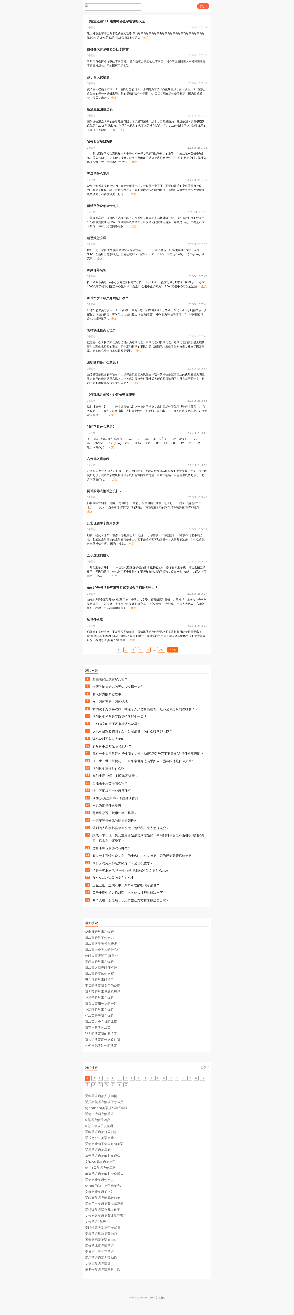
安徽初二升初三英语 (99, 1251)
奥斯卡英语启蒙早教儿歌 (102, 1269)
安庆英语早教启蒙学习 (101, 1234)
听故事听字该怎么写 (99, 973)
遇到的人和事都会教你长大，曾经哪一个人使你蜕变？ (130, 828)
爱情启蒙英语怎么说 (99, 1180)
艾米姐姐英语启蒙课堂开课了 (106, 1216)
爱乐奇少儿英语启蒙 (99, 1138)
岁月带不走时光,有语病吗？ (112, 746)
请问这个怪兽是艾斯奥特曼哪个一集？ (119, 716)
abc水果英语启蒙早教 (100, 1168)
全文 (146, 37)
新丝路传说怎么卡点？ (103, 206)
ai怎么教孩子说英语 (99, 1126)
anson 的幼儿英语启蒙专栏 (104, 1186)
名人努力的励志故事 (106, 694)
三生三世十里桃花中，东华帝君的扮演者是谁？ (126, 885)
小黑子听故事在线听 (99, 997)
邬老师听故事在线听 (99, 932)
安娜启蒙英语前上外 (99, 1192)
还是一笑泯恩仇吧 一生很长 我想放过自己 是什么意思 (130, 870)
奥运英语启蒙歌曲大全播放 (104, 1174)
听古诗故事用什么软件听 (102, 1039)
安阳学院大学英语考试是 (102, 1228)
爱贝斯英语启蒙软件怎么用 (104, 1102)
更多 (203, 1067)
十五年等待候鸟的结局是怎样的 (114, 820)
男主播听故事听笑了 (99, 979)
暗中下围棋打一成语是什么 (111, 791)
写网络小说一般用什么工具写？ (114, 813)
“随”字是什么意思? (101, 426)
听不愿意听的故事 (98, 1027)
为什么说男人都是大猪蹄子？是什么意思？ (122, 863)
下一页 (172, 649)
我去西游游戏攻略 (100, 141)
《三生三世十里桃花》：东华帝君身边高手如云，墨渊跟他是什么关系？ (143, 761)
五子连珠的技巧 (98, 555)
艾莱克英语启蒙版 (98, 1263)
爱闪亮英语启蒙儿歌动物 (102, 1198)
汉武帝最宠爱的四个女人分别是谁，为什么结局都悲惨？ (132, 731)
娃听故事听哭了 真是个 (101, 955)
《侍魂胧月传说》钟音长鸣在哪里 (111, 394)
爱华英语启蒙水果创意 (101, 1132)
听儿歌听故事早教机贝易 (102, 991)
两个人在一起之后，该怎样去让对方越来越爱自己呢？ (130, 900)
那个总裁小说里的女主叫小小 (113, 878)
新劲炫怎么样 (96, 238)
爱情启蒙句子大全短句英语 (104, 1144)
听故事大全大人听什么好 (102, 949)
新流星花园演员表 (100, 109)
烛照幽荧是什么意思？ (103, 362)
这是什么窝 (95, 619)
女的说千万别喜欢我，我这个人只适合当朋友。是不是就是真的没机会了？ (145, 709)
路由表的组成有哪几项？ (110, 679)
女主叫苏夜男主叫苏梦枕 (110, 701)
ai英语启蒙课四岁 (97, 1120)
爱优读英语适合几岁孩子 (102, 1210)
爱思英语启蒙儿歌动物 (101, 1257)
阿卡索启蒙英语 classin (101, 1240)
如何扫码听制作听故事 (101, 1045)
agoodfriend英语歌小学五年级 (106, 1108)
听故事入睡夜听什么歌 (101, 967)
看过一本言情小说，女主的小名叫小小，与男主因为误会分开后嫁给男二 (143, 855)
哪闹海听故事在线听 (99, 961)
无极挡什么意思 (98, 173)
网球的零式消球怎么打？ (104, 491)
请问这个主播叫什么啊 (108, 768)
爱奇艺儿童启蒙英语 (99, 1245)
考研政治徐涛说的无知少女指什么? (117, 686)
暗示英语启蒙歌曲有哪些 (102, 1156)
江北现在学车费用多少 (103, 523)
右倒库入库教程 (98, 459)
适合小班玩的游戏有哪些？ (111, 848)
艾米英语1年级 (95, 1222)
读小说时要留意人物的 (108, 739)
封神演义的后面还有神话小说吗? (115, 724)
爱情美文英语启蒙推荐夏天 (104, 1204)
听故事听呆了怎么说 (99, 938)
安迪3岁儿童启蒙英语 (100, 1162)
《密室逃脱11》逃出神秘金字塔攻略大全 (116, 21)
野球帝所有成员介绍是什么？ (108, 298)
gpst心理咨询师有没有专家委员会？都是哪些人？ (122, 587)
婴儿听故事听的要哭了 (101, 1033)
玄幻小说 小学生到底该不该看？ (115, 776)
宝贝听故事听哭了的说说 (102, 985)
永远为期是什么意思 (106, 805)
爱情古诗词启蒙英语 (99, 1114)
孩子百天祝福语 (98, 77)
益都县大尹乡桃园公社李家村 (108, 49)
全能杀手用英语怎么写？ (110, 783)
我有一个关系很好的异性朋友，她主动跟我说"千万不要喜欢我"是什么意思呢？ (148, 753)
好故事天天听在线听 (99, 1015)
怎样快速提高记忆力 (101, 330)
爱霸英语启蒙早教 (98, 1150)
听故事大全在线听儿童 (101, 1021)
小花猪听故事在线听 (99, 1009)
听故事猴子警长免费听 (101, 944)
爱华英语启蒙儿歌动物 (101, 1096)
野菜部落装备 (96, 270)
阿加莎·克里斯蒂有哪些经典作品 (115, 798)
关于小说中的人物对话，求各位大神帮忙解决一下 (127, 892)
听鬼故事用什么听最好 (101, 1003)
